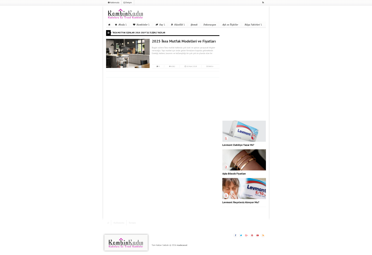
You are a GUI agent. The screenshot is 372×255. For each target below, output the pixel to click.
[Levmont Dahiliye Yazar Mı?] (244, 141)
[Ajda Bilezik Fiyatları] (244, 169)
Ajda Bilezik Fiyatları (234, 173)
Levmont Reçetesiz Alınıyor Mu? (240, 202)
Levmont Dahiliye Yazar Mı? (238, 145)
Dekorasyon (209, 24)
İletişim (128, 2)
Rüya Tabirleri (252, 24)
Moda (121, 24)
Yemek (194, 24)
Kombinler (141, 24)
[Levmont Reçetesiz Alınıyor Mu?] (244, 198)
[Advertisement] (244, 73)
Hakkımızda (114, 2)
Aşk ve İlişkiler (230, 24)
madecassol (182, 245)
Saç (161, 24)
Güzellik (178, 24)
